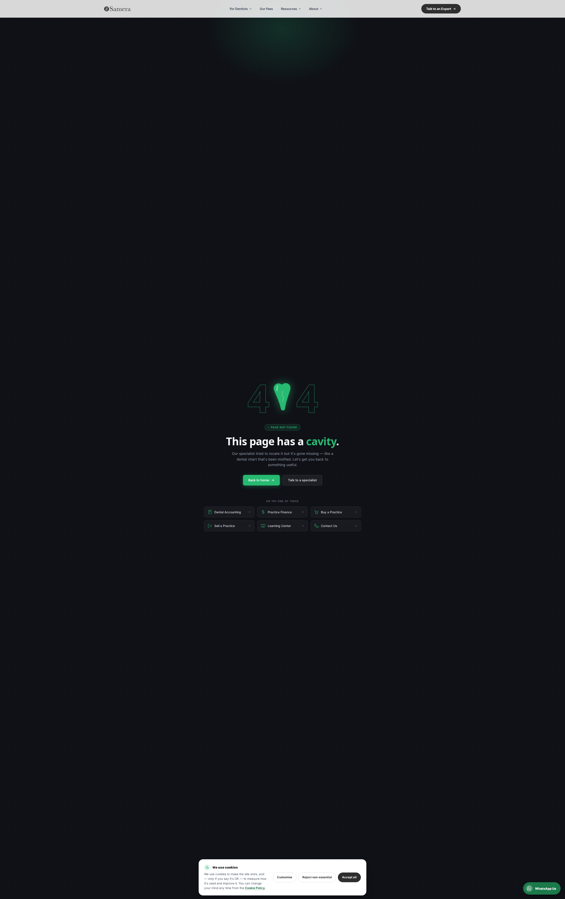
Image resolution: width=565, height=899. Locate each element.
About (313, 9)
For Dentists (239, 9)
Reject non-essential (317, 877)
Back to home (258, 480)
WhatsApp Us (545, 888)
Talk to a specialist (302, 480)
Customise (284, 877)
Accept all (349, 877)
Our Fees (266, 9)
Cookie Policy (255, 888)
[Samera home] (117, 9)
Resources (289, 9)
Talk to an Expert (438, 9)
